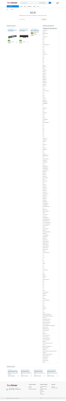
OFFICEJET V (45, 198)
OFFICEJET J (45, 190)
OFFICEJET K (45, 192)
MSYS (43, 306)
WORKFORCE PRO (45, 155)
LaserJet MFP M (45, 236)
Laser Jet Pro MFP (45, 228)
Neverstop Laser (45, 249)
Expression (44, 144)
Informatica (44, 317)
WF (43, 152)
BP (43, 282)
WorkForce (44, 154)
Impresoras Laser (45, 327)
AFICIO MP (44, 295)
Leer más (18, 376)
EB (43, 60)
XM (43, 266)
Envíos (25, 6)
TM (43, 136)
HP (43, 163)
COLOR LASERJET (45, 217)
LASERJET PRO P (45, 247)
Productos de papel (46, 355)
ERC (43, 130)
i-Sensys (44, 98)
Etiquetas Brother (45, 33)
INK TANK (44, 184)
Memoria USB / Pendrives (46, 322)
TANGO (44, 212)
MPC (43, 68)
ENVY (43, 179)
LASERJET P (44, 238)
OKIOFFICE (44, 276)
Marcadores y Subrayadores (47, 346)
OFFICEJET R (45, 195)
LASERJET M (44, 233)
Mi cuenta (30, 386)
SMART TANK (45, 209)
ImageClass (44, 100)
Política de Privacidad (54, 387)
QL (43, 35)
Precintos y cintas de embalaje (47, 354)
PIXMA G (44, 71)
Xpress (44, 312)
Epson (44, 120)
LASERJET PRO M (45, 244)
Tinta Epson (44, 138)
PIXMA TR (44, 84)
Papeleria (44, 333)
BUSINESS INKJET (45, 166)
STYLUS (44, 147)
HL (43, 41)
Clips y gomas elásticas (46, 338)
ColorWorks (44, 139)
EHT (43, 125)
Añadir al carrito (16, 42)
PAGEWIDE (44, 200)
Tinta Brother (45, 36)
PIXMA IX (44, 76)
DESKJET (44, 173)
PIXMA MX (44, 81)
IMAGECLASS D (45, 101)
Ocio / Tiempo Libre (46, 330)
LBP (43, 109)
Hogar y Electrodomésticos (47, 314)
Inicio (38, 6)
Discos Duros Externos (46, 320)
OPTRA (44, 263)
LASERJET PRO (45, 239)
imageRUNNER (45, 103)
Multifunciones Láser (46, 328)
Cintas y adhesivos (45, 336)
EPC (43, 128)
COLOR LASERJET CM (46, 219)
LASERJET (44, 230)
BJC (43, 57)
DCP (43, 38)
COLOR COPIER (45, 168)
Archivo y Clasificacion (46, 335)
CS (43, 255)
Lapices (44, 344)
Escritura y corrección (26, 369)
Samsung (44, 298)
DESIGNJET (44, 171)
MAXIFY (44, 65)
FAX (43, 47)
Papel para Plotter (45, 360)
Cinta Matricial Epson (46, 122)
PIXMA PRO (44, 82)
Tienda (21, 6)
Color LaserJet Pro (45, 225)
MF (43, 111)
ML (43, 304)
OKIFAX (44, 274)
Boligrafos (44, 341)
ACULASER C (45, 160)
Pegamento (44, 352)
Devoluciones (42, 391)
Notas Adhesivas (45, 357)
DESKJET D (44, 174)
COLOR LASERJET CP (46, 220)
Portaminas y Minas (45, 347)
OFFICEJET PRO (45, 193)
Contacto (34, 6)
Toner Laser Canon (45, 90)
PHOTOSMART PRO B (46, 206)
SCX (43, 309)
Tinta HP (44, 165)
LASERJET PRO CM (45, 241)
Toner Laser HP (45, 214)
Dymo (43, 117)
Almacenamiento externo (46, 319)
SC (43, 146)
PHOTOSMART (45, 201)
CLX (43, 303)
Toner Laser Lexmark (46, 252)
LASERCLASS (45, 108)
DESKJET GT (45, 176)
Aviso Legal (53, 386)
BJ (43, 55)
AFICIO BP (44, 293)
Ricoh (43, 290)
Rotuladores (44, 349)
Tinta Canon (44, 54)
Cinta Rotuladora (45, 119)
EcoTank (44, 141)
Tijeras (44, 362)
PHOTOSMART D (45, 203)
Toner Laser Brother (46, 44)
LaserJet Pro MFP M (46, 246)
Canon (44, 52)
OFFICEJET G (45, 187)
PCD (43, 114)
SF (43, 311)
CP (43, 285)
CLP (43, 301)
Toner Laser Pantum (46, 279)
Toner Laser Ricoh (45, 292)
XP (43, 157)
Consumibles (44, 30)
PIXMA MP (44, 79)
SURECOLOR (44, 149)
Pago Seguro (29, 6)
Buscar (44, 19)
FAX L (43, 95)
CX (43, 257)
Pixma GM (44, 73)
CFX (43, 92)
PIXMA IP (44, 74)
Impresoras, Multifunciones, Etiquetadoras (49, 325)
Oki (43, 268)
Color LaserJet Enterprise (46, 222)
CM (43, 284)
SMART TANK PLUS (45, 211)
